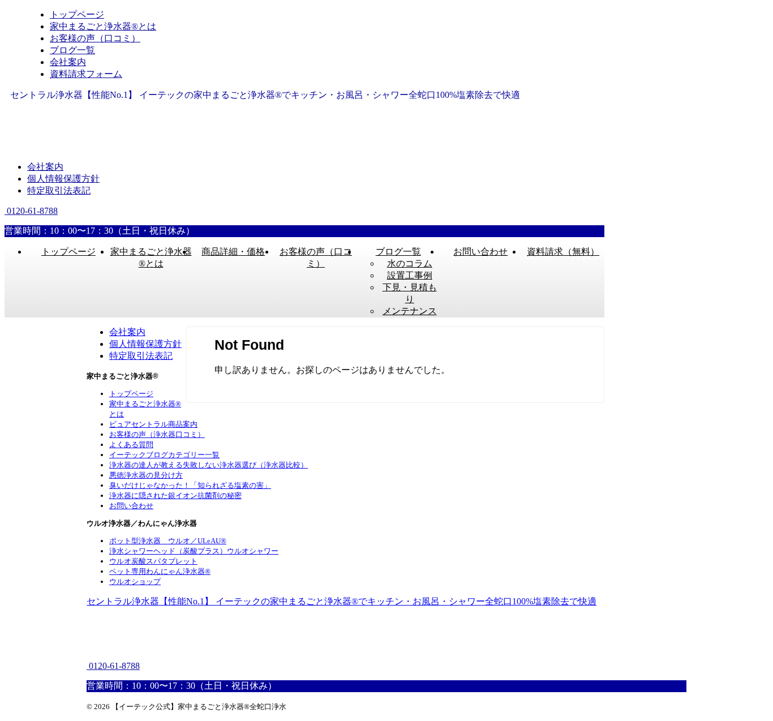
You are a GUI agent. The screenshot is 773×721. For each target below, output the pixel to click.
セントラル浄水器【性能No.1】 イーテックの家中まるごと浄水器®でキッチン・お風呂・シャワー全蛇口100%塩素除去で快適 (341, 601)
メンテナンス (410, 311)
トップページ (68, 251)
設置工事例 (409, 275)
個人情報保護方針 (63, 178)
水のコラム (409, 263)
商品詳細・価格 (233, 251)
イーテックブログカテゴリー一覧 (164, 454)
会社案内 (45, 166)
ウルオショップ (135, 581)
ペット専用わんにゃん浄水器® (160, 571)
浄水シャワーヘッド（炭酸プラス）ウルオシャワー (193, 551)
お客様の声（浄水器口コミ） (157, 434)
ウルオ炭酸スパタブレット (153, 561)
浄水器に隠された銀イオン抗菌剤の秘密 (175, 495)
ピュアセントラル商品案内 (153, 424)
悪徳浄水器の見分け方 (146, 475)
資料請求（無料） (563, 251)
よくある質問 (131, 444)
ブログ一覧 (398, 251)
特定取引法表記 (59, 190)
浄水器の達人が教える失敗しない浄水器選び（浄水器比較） (208, 465)
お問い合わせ (480, 251)
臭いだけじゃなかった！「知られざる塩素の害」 (190, 485)
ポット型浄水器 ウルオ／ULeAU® (167, 541)
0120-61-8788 (31, 211)
